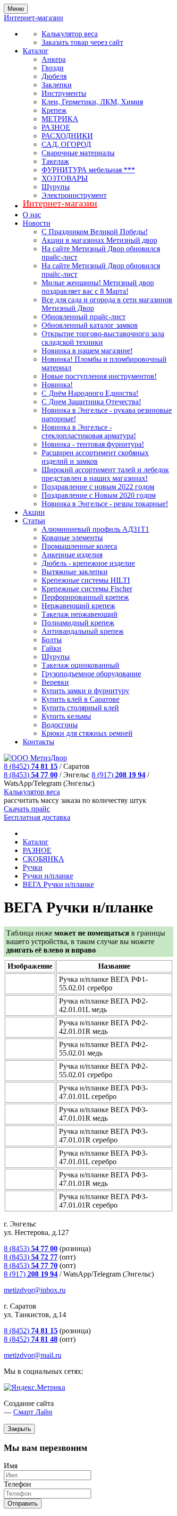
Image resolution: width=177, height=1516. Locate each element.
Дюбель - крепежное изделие (88, 563)
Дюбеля (54, 76)
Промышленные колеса (79, 546)
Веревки (55, 682)
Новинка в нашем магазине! (87, 351)
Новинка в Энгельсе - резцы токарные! (105, 504)
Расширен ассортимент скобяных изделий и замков (95, 457)
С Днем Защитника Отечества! (91, 402)
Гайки (51, 648)
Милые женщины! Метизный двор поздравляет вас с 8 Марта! (98, 287)
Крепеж (54, 110)
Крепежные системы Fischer (87, 589)
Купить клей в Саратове (80, 699)
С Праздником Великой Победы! (95, 232)
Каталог (36, 51)
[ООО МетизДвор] (35, 758)
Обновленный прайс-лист (84, 317)
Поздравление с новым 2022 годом (98, 487)
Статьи (34, 521)
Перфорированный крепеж (85, 597)
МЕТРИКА (60, 119)
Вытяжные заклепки (75, 572)
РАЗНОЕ (56, 127)
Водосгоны (60, 725)
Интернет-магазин (60, 203)
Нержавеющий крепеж (78, 606)
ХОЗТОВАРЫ (65, 178)
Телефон (17, 1484)
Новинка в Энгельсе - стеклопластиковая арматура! (89, 431)
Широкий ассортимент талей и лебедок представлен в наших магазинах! (105, 474)
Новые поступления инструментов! (99, 376)
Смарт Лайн (32, 1412)
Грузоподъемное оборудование (91, 674)
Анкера (54, 59)
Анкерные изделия (72, 555)
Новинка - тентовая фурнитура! (93, 444)
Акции (34, 512)
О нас (32, 215)
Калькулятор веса (70, 34)
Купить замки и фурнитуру (85, 691)
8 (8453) (31, 775)
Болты (52, 640)
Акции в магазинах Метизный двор (99, 240)
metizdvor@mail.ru (32, 1355)
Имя (10, 1466)
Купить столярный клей (80, 708)
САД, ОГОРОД (66, 144)
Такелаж (55, 161)
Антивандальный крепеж (83, 631)
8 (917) (118, 775)
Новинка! (57, 385)
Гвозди (53, 68)
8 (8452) (31, 766)
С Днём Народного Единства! (90, 393)
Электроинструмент (74, 195)
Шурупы (56, 187)
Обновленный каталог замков (90, 325)
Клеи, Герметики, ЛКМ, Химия (92, 102)
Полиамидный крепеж (78, 623)
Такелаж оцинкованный (80, 665)
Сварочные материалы (78, 153)
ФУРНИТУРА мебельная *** (88, 170)
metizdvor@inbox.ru (35, 1290)
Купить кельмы (66, 716)
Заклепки (57, 85)
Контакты (38, 742)
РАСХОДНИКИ (67, 136)
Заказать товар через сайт (82, 42)
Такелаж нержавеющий (80, 614)
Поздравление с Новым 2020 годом (99, 495)
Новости (37, 223)
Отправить (23, 1503)
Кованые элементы (72, 538)
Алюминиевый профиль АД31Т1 (95, 529)
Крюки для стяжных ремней (87, 733)
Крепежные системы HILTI (86, 580)
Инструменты (64, 93)
